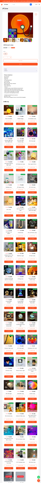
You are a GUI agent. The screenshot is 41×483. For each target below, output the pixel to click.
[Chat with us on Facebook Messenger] (38, 480)
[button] (5, 40)
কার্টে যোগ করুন (20, 60)
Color (4, 51)
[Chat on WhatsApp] (38, 477)
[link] (4, 4)
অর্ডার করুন (20, 64)
